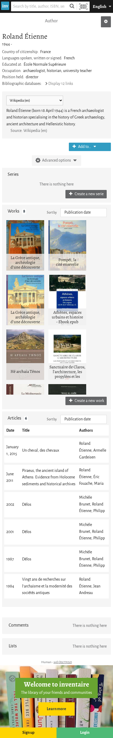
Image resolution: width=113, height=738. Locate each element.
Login (84, 732)
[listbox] (83, 212)
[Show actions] (106, 21)
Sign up (28, 732)
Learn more (56, 708)
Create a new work (89, 400)
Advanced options (56, 160)
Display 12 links (60, 83)
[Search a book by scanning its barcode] (83, 6)
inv (5, 6)
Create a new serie (89, 194)
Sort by (52, 212)
